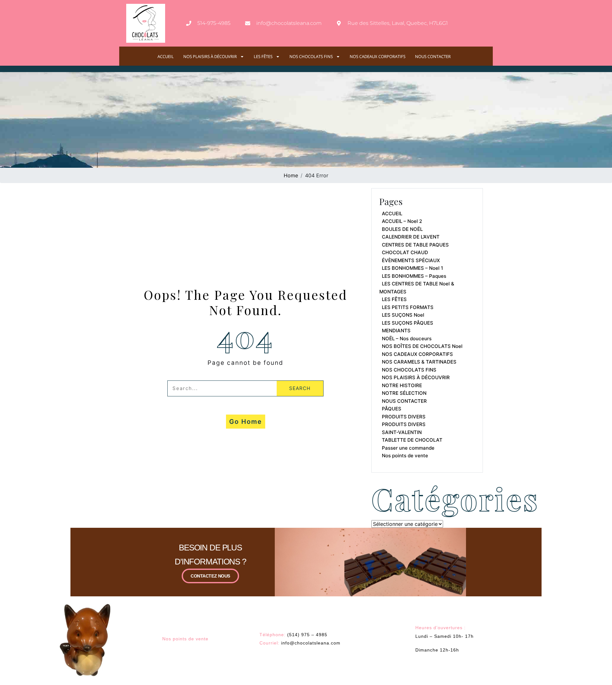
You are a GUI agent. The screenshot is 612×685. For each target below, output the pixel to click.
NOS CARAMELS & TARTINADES (419, 362)
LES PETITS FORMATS (407, 307)
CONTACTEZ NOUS (210, 575)
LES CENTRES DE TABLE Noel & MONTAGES (416, 288)
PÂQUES (391, 409)
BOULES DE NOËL (402, 229)
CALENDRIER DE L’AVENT (411, 237)
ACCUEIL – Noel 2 (402, 221)
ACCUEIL (165, 57)
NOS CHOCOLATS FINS (311, 57)
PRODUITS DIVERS (404, 417)
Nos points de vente (405, 456)
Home (291, 175)
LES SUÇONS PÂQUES (407, 323)
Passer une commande (408, 448)
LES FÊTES (263, 57)
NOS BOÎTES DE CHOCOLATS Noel (422, 346)
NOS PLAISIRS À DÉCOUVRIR (210, 57)
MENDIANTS (396, 331)
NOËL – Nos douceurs (407, 338)
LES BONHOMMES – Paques (414, 276)
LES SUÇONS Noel (403, 315)
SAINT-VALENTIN (402, 432)
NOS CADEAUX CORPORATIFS (377, 57)
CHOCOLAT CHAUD (405, 252)
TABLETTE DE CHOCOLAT (412, 440)
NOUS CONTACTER (433, 57)
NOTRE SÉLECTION (404, 393)
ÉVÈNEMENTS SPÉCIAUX (411, 260)
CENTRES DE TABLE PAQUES (415, 245)
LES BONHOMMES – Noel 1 (412, 268)
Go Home (245, 421)
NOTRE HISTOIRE (402, 385)
